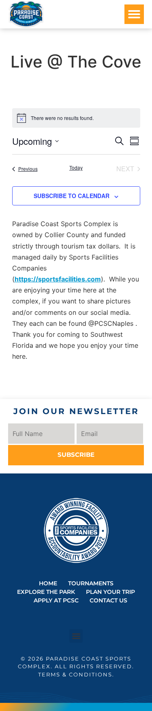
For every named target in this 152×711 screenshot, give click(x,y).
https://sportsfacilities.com (58, 279)
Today (76, 167)
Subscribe (76, 454)
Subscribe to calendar (71, 196)
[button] (134, 14)
